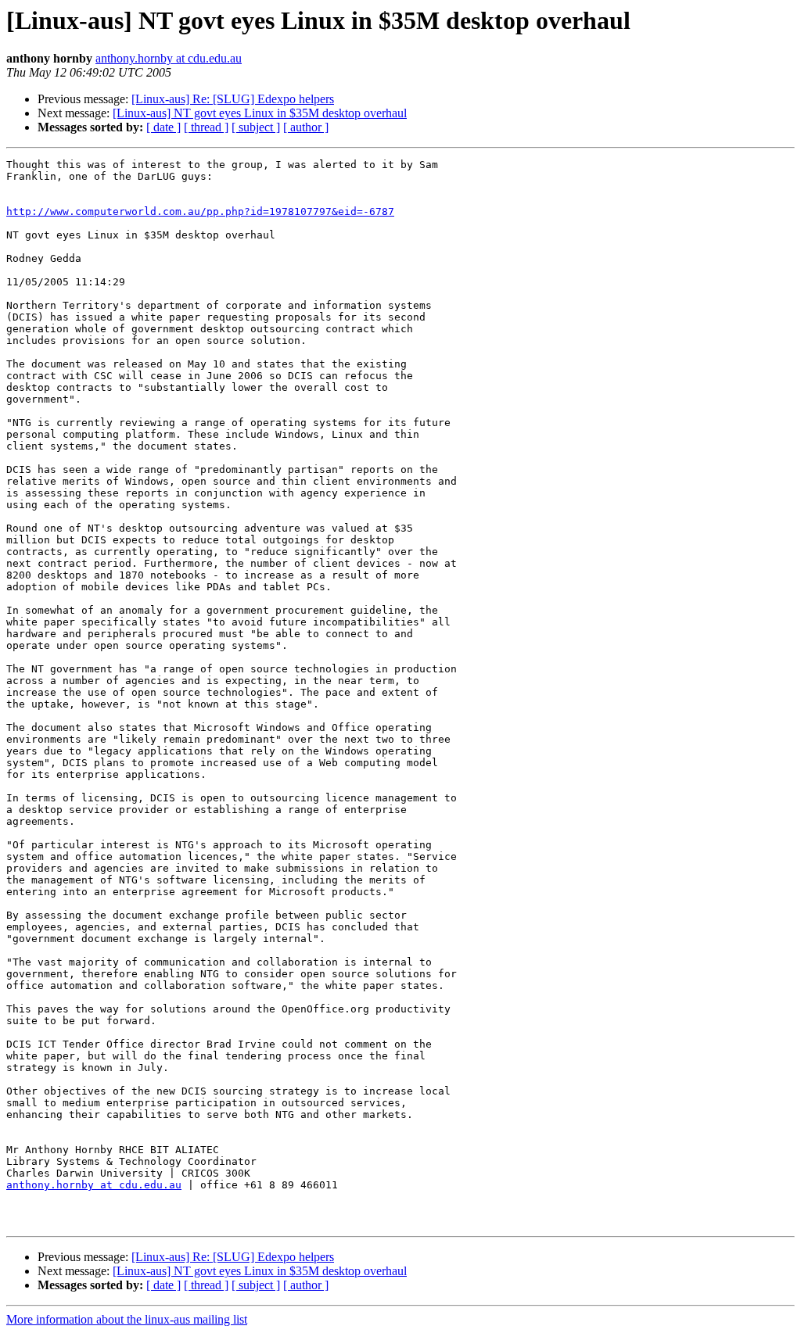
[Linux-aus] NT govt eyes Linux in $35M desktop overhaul (260, 113)
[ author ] (306, 127)
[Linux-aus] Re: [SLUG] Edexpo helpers (232, 99)
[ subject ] (256, 127)
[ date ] (163, 127)
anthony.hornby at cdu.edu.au (168, 58)
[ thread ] (206, 127)
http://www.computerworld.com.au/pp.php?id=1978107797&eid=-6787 (200, 211)
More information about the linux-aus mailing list (126, 1319)
